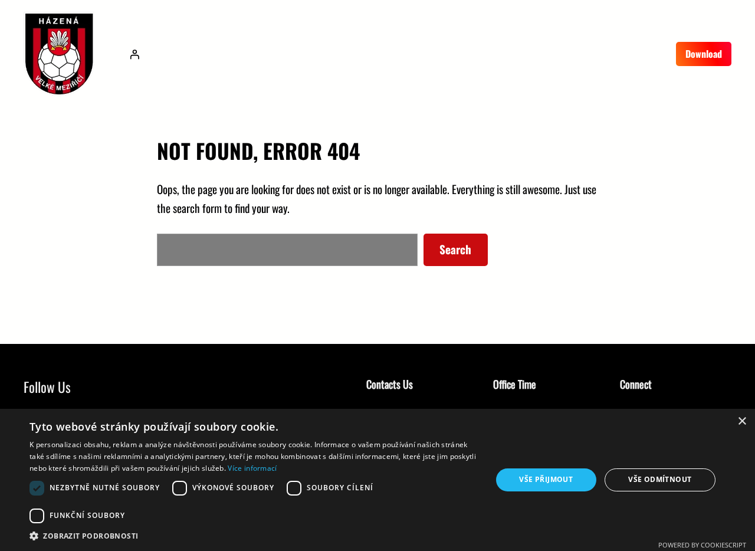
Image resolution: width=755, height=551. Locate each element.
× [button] (741, 421)
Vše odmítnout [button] (659, 479)
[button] (253, 536)
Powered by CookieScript (702, 544)
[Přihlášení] (134, 54)
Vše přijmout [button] (546, 479)
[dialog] (377, 480)
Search (455, 249)
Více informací (252, 468)
